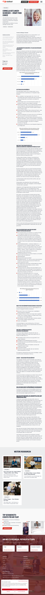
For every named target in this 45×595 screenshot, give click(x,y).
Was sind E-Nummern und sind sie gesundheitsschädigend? (9, 53)
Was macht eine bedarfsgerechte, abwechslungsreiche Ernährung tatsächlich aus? (8, 42)
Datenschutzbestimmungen (23, 581)
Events (4, 560)
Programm (34, 1)
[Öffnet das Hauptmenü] (41, 1)
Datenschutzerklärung (27, 590)
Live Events (25, 558)
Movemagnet (26, 566)
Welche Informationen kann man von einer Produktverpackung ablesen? (8, 46)
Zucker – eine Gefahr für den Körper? (7, 56)
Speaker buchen (26, 560)
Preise (4, 562)
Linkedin (5, 64)
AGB (24, 589)
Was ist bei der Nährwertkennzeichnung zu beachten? (7, 50)
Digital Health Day (27, 568)
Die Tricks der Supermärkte (7, 39)
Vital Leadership (26, 562)
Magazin (4, 564)
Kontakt (4, 568)
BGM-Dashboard (24, 1)
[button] (11, 2)
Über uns (4, 566)
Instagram (5, 63)
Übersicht (4, 558)
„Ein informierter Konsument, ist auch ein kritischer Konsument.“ (8, 37)
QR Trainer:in (26, 564)
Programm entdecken (7, 528)
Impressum (25, 588)
